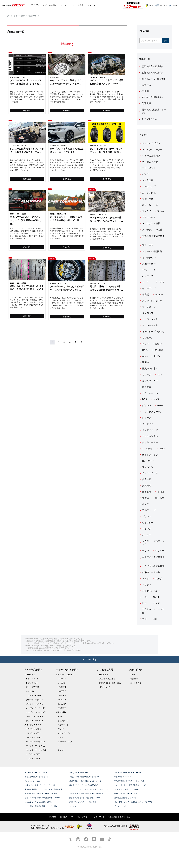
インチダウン (149, 257)
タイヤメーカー (150, 442)
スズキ (156, 399)
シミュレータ (83, 5)
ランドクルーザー (151, 430)
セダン (157, 356)
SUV (159, 374)
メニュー (64, 5)
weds (145, 356)
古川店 (160, 492)
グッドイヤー (149, 424)
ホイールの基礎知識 (152, 251)
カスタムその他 (150, 162)
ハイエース (147, 276)
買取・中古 (147, 245)
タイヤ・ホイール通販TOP (17, 16)
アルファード (149, 510)
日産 (144, 603)
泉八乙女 (159, 498)
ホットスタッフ (150, 455)
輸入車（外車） (150, 368)
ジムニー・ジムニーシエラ (153, 543)
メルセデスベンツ (151, 591)
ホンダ (145, 504)
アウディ (146, 585)
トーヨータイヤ (150, 319)
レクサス (146, 418)
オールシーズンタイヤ (153, 331)
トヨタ (145, 578)
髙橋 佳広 (146, 85)
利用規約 (63, 817)
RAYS (145, 350)
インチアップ (149, 288)
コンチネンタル (150, 436)
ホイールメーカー (151, 205)
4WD (144, 270)
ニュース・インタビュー (153, 558)
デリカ (145, 550)
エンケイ (146, 211)
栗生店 (145, 498)
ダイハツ (146, 405)
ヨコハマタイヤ (150, 325)
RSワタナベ (148, 461)
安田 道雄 (146, 103)
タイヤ (34, 5)
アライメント (149, 168)
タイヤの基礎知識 (151, 155)
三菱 (144, 597)
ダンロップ (147, 313)
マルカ (160, 211)
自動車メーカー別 (151, 572)
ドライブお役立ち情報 (153, 566)
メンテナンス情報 (151, 223)
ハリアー (159, 550)
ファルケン (147, 467)
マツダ (156, 603)
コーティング (149, 186)
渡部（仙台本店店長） (153, 66)
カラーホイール (150, 393)
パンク (145, 174)
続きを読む (27, 110)
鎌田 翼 (145, 91)
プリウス (146, 516)
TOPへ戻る (91, 659)
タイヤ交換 (147, 180)
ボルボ (158, 578)
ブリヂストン (149, 307)
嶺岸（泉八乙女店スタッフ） (154, 111)
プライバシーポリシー (80, 817)
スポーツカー (149, 264)
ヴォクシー (147, 522)
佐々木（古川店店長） (153, 97)
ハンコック (147, 448)
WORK (158, 344)
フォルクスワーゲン (152, 411)
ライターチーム (150, 473)
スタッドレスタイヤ (152, 301)
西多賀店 (146, 492)
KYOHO (159, 350)
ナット (156, 270)
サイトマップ (99, 817)
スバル (156, 597)
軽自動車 (146, 387)
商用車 (145, 362)
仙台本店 (146, 479)
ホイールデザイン (151, 143)
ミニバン (146, 374)
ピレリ (145, 344)
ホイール (50, 5)
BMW (160, 405)
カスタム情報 (149, 192)
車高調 (145, 294)
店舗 (155, 619)
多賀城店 (146, 485)
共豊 (144, 619)
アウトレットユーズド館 (153, 611)
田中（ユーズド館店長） (154, 79)
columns (159, 294)
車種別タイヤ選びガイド (153, 237)
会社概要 (52, 817)
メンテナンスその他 (152, 229)
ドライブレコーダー (152, 149)
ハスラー (146, 535)
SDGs (163, 448)
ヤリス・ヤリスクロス (153, 282)
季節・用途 (147, 199)
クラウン (146, 529)
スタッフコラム (149, 119)
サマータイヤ (149, 217)
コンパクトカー (150, 381)
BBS (144, 399)
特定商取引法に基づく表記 (119, 817)
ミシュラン (147, 338)
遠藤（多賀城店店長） (153, 72)
